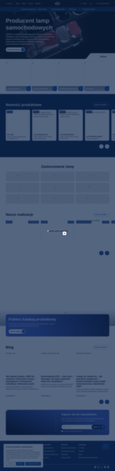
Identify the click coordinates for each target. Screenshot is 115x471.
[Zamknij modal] (64, 233)
